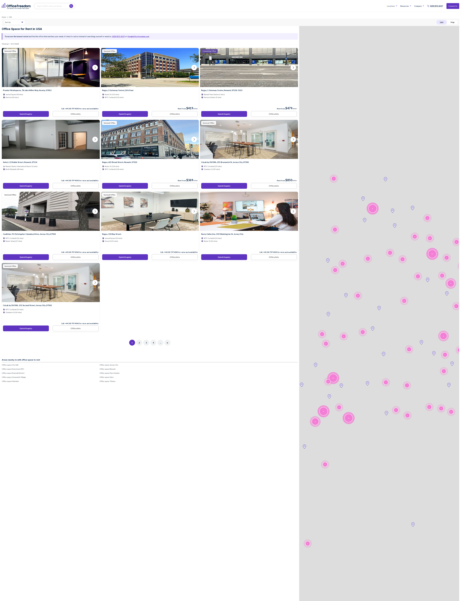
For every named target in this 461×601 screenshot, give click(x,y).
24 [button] (404, 301)
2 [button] (333, 178)
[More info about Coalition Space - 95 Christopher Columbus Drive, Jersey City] (51, 229)
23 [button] (357, 295)
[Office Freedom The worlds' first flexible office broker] (16, 6)
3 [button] (307, 543)
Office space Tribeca (107, 381)
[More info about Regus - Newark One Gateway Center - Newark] (249, 85)
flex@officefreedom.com (138, 36)
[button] (304, 446)
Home (4, 17)
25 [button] (429, 238)
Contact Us (452, 6)
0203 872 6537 (436, 6)
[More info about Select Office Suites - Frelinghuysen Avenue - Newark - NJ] (51, 157)
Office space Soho (107, 377)
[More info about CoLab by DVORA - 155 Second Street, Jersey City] (51, 300)
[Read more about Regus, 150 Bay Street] (150, 247)
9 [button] (367, 258)
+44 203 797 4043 (72, 109)
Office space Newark (107, 369)
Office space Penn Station (110, 373)
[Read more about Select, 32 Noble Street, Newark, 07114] (51, 175)
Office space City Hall (10, 365)
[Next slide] (95, 67)
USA (10, 17)
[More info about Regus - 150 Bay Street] (150, 229)
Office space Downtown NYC (13, 369)
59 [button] (323, 411)
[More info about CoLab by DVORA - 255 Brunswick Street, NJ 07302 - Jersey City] (249, 157)
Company (418, 6)
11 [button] (443, 371)
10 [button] (342, 263)
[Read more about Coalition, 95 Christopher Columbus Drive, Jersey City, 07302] (51, 247)
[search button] (71, 6)
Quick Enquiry (26, 114)
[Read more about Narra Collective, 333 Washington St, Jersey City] (249, 247)
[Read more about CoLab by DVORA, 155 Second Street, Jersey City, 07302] (51, 318)
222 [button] (333, 378)
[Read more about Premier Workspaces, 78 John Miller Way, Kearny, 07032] (51, 103)
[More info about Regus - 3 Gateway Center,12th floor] (150, 85)
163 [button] (348, 418)
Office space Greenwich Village (14, 377)
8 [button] (343, 336)
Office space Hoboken (10, 381)
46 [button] (443, 336)
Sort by (8, 22)
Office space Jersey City (109, 365)
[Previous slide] (6, 67)
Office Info (76, 114)
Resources (404, 6)
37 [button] (315, 421)
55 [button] (372, 208)
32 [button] (450, 283)
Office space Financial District (13, 373)
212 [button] (432, 254)
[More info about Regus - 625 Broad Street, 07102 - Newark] (150, 157)
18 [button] (414, 236)
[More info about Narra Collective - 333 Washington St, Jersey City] (249, 229)
